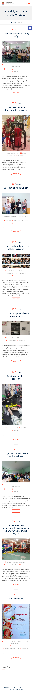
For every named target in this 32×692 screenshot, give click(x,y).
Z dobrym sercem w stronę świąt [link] (16, 35)
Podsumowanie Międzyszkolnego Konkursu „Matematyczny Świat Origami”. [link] (16, 529)
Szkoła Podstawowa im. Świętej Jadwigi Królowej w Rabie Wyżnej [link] (18, 688)
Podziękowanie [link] (16, 598)
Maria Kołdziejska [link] (22, 562)
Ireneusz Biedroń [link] (10, 337)
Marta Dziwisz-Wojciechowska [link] (11, 65)
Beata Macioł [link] (12, 155)
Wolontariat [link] (8, 69)
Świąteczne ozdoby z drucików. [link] (16, 377)
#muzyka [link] (8, 270)
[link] (30, 28)
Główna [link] (24, 153)
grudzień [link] (16, 30)
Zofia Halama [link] (17, 66)
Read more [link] (16, 93)
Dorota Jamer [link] (14, 270)
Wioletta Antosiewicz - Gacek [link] (21, 69)
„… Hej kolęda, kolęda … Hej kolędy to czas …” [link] (16, 247)
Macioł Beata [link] (16, 153)
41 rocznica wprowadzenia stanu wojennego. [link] (16, 314)
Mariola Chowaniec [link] (22, 270)
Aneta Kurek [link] (10, 153)
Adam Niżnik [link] (23, 427)
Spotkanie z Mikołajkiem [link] (16, 187)
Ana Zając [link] (9, 562)
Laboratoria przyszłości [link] (12, 427)
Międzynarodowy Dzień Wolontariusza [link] (16, 455)
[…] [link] (11, 89)
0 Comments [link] (16, 71)
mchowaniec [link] (23, 273)
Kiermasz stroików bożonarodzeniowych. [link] (16, 108)
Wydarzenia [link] (14, 273)
